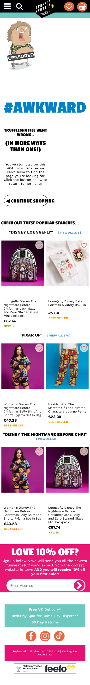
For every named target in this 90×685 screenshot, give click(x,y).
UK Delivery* (45, 609)
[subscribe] (79, 585)
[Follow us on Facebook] (31, 636)
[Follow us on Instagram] (45, 636)
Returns (45, 622)
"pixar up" (45, 335)
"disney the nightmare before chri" (45, 436)
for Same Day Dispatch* (45, 616)
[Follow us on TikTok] (59, 636)
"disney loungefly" (45, 232)
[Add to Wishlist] (39, 245)
